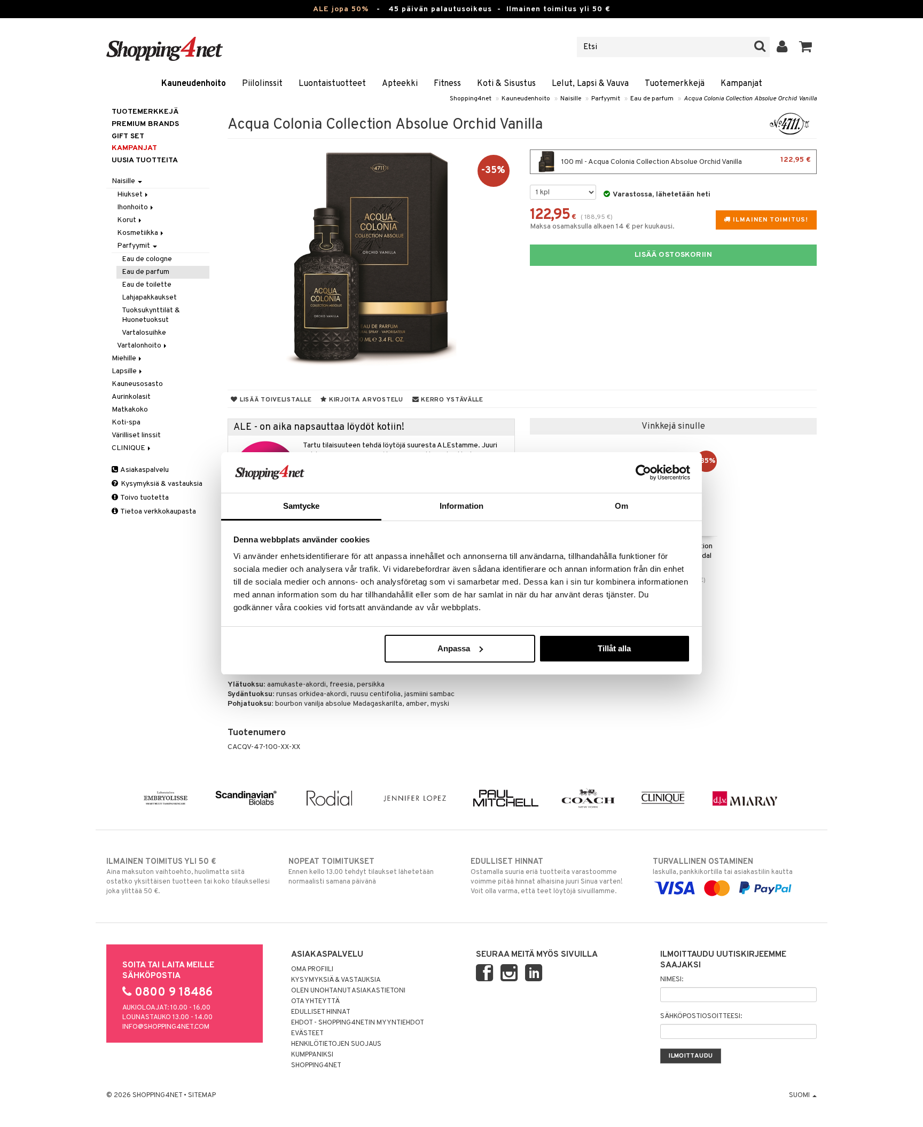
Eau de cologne (147, 259)
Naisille (570, 98)
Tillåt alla (614, 648)
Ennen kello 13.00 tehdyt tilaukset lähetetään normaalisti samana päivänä (361, 871)
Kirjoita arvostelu (365, 400)
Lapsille (125, 371)
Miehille (125, 358)
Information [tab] (461, 505)
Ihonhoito (133, 207)
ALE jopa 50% (341, 9)
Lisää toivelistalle (274, 400)
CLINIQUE (129, 448)
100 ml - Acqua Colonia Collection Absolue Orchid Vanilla (685, 161)
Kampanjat (741, 83)
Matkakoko (130, 409)
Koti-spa (126, 422)
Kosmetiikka (138, 233)
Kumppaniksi (312, 1055)
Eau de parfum (652, 98)
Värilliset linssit (136, 435)
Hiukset (130, 194)
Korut (127, 220)
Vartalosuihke (144, 332)
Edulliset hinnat (320, 1012)
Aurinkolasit (131, 396)
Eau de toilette (146, 284)
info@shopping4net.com (165, 1027)
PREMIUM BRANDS (145, 124)
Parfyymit (605, 98)
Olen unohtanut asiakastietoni (348, 991)
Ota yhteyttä (315, 1001)
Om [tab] (621, 505)
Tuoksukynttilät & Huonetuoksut (151, 315)
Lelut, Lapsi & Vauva (590, 83)
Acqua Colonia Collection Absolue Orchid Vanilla (750, 98)
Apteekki (400, 83)
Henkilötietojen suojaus (336, 1044)
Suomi (800, 1095)
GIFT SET (128, 136)
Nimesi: (671, 979)
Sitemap (202, 1095)
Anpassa (453, 648)
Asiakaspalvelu (144, 470)
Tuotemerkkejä (675, 83)
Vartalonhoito (140, 345)
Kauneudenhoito (193, 83)
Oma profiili (312, 969)
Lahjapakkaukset (149, 297)
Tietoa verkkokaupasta (157, 511)
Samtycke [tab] (301, 505)
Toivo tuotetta (144, 497)
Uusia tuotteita (145, 160)
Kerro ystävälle (451, 400)
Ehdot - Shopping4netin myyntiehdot (357, 1023)
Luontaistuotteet (332, 83)
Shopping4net (470, 98)
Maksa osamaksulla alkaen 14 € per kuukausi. (602, 226)
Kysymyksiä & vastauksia (160, 483)
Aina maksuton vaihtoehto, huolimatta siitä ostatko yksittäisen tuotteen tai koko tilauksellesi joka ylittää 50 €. (188, 876)
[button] (806, 47)
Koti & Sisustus (506, 83)
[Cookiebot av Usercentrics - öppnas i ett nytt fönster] (643, 472)
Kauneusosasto (137, 384)
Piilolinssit (262, 83)
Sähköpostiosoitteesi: (701, 1016)
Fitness (447, 83)
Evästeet (307, 1033)
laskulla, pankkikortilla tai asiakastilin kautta (723, 867)
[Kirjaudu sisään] (782, 47)
